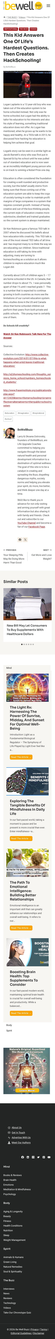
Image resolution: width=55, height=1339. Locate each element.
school (8, 419)
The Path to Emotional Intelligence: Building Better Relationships (23, 890)
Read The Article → (21, 757)
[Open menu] (48, 5)
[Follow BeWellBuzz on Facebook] (19, 539)
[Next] (47, 615)
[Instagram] (33, 1157)
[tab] (22, 644)
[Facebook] (22, 1157)
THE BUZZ (23, 29)
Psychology (9, 1194)
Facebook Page (36, 527)
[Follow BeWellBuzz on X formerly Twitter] (25, 539)
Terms (43, 1329)
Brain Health (9, 1180)
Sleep (6, 1235)
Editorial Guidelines (21, 1333)
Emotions (8, 1185)
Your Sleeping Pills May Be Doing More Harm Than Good (13, 556)
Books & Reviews (12, 1175)
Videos (33, 29)
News (6, 1293)
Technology (9, 1303)
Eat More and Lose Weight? (42, 555)
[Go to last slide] (8, 615)
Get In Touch (18, 1132)
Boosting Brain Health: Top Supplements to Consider (24, 978)
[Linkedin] (27, 1157)
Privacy (34, 1329)
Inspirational (10, 29)
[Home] (4, 17)
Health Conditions (12, 1225)
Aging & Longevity (13, 1211)
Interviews (8, 1289)
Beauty (7, 1216)
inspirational (38, 413)
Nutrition (8, 1230)
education (9, 413)
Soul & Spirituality (12, 1271)
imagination (23, 413)
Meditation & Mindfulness (17, 1189)
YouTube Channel (26, 523)
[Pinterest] (43, 1157)
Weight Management (14, 1240)
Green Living (9, 1262)
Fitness (7, 1221)
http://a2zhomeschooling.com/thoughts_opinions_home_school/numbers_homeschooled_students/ (27, 378)
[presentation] (27, 604)
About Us (17, 1127)
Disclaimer (38, 1333)
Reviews (7, 1298)
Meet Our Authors (21, 1142)
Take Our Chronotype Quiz (17, 1312)
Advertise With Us (21, 1137)
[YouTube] (49, 1157)
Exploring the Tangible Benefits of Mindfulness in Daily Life (27, 807)
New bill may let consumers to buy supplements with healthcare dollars (27, 630)
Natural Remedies (12, 1267)
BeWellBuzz (11, 67)
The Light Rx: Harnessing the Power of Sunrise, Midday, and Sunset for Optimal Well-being (27, 718)
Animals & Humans (13, 1257)
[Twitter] (38, 1157)
